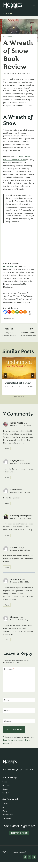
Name (7, 700)
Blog (4, 807)
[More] (25, 312)
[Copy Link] (13, 312)
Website (7, 721)
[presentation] (19, 368)
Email (7, 710)
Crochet (5, 793)
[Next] (32, 375)
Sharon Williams (10, 73)
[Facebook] (5, 312)
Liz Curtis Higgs (9, 266)
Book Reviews (8, 37)
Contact (7, 818)
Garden (5, 789)
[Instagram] (34, 857)
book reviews (9, 319)
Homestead (7, 785)
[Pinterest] (9, 312)
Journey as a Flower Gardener (9, 332)
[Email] (17, 312)
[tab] (15, 396)
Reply (7, 448)
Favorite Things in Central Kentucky (28, 332)
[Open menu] (34, 5)
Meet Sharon (7, 814)
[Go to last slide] (5, 375)
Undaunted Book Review (18, 383)
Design (5, 811)
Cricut (4, 782)
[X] (29, 857)
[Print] (21, 312)
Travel (4, 803)
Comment (9, 669)
